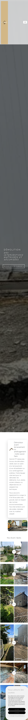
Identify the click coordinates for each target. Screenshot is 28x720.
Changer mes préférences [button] (16, 715)
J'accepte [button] (16, 709)
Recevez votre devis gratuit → (14, 266)
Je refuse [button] (16, 712)
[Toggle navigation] (25, 22)
